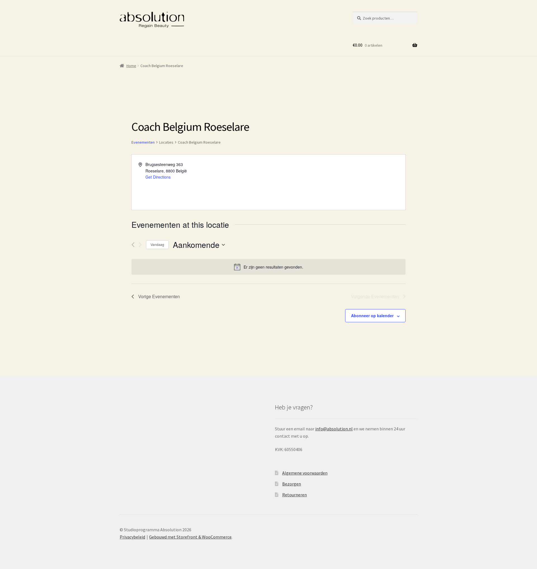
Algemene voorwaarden (305, 473)
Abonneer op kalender (372, 315)
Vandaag (157, 244)
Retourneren (294, 494)
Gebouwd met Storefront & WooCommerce (190, 537)
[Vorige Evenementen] (133, 244)
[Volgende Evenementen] (140, 244)
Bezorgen (291, 484)
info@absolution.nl (334, 429)
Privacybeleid (132, 537)
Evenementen (143, 142)
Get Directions (158, 177)
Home (131, 65)
